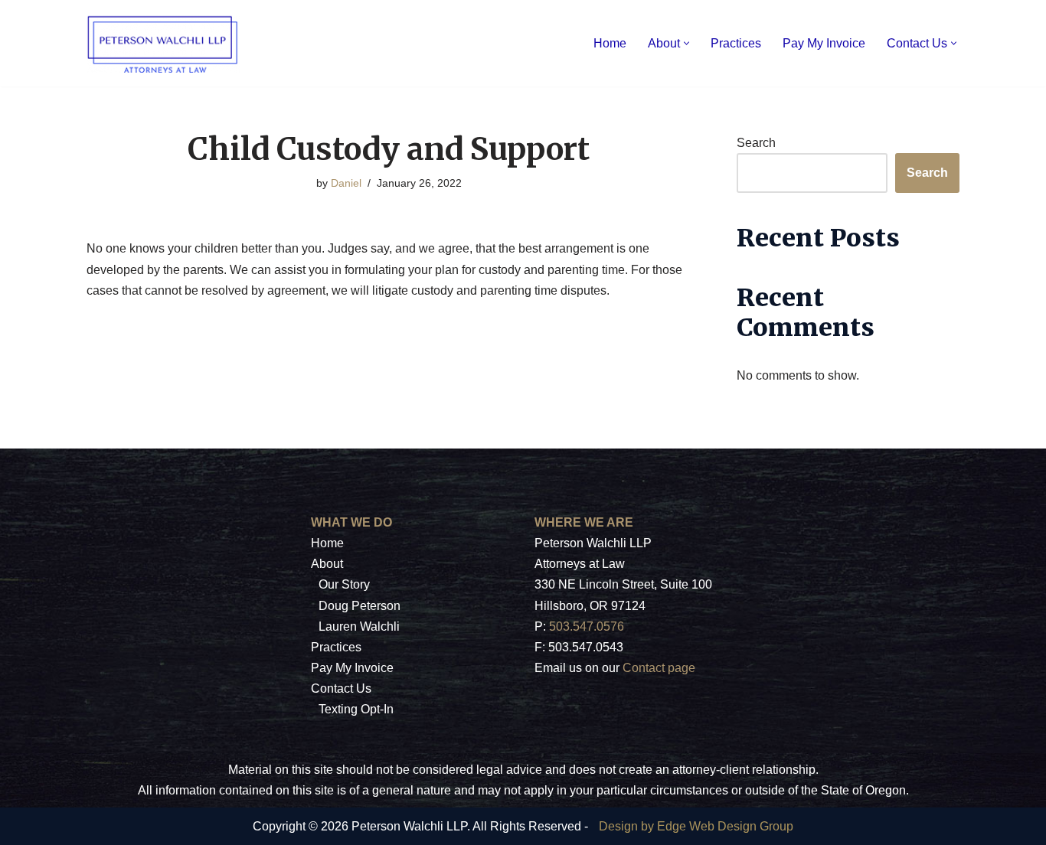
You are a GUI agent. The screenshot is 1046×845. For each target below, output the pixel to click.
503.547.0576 (586, 626)
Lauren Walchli (359, 626)
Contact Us (341, 688)
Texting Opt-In (356, 709)
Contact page (659, 667)
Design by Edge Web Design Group (696, 826)
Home (609, 43)
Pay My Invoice (824, 43)
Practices (736, 43)
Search (756, 142)
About (327, 563)
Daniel (346, 183)
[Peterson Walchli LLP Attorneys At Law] (163, 44)
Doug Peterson (359, 605)
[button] (686, 43)
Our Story (344, 584)
